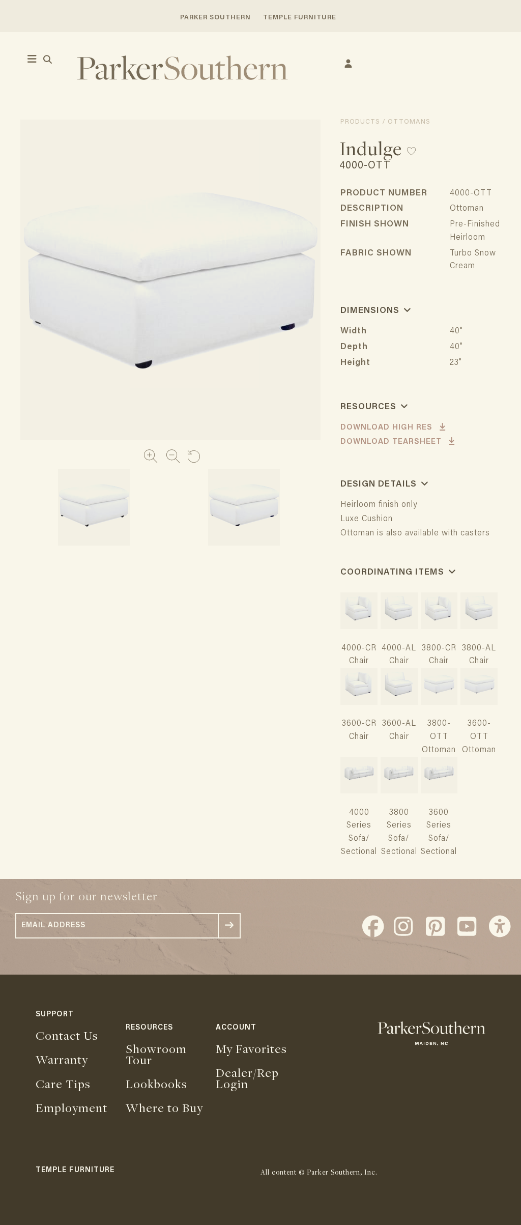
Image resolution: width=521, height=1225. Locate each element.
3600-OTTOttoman (479, 737)
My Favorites (251, 1048)
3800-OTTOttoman (439, 737)
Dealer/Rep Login (247, 1078)
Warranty (62, 1059)
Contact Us (67, 1035)
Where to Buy (164, 1107)
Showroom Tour (156, 1054)
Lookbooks (156, 1083)
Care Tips (63, 1083)
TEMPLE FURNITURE (299, 17)
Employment (71, 1107)
